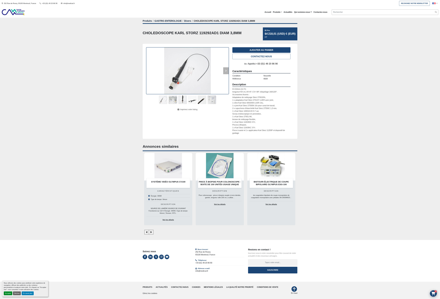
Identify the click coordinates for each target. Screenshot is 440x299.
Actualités (288, 12)
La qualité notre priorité (239, 287)
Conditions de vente (267, 287)
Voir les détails (180, 204)
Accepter (8, 293)
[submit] (435, 12)
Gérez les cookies (150, 293)
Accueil (268, 12)
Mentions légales (213, 287)
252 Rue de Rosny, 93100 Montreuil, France (20, 3)
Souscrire (272, 270)
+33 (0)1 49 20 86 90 (49, 3)
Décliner (17, 293)
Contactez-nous (320, 12)
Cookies (196, 287)
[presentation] (146, 232)
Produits (276, 12)
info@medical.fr (69, 3)
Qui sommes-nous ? (303, 12)
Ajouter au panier (261, 50)
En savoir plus (27, 293)
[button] (277, 12)
